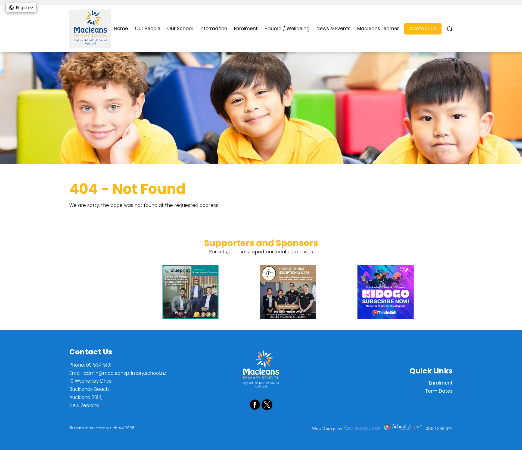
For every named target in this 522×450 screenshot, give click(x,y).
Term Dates (439, 391)
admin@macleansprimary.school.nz (125, 373)
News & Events (333, 28)
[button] (21, 7)
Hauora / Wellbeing (287, 28)
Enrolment (246, 28)
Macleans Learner (378, 28)
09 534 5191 (98, 365)
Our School (180, 28)
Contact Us (423, 28)
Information (213, 28)
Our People (147, 28)
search (450, 29)
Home (121, 28)
